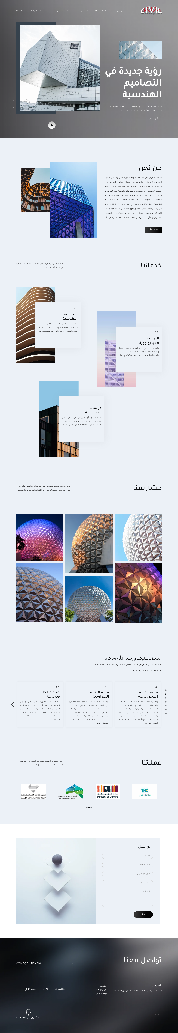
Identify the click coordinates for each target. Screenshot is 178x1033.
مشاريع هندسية (57, 11)
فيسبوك (59, 989)
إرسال (143, 914)
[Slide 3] (166, 698)
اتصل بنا (25, 11)
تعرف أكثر (153, 230)
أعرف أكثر (153, 119)
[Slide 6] (166, 710)
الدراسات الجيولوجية (75, 11)
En (17, 11)
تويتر (45, 989)
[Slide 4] (166, 702)
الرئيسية (130, 11)
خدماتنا (112, 11)
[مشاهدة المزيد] (52, 125)
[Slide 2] (166, 694)
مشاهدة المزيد (127, 559)
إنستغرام (31, 989)
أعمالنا (34, 11)
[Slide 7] (166, 714)
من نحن (120, 11)
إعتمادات (43, 11)
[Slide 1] (166, 690)
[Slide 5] (166, 706)
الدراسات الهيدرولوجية (96, 11)
